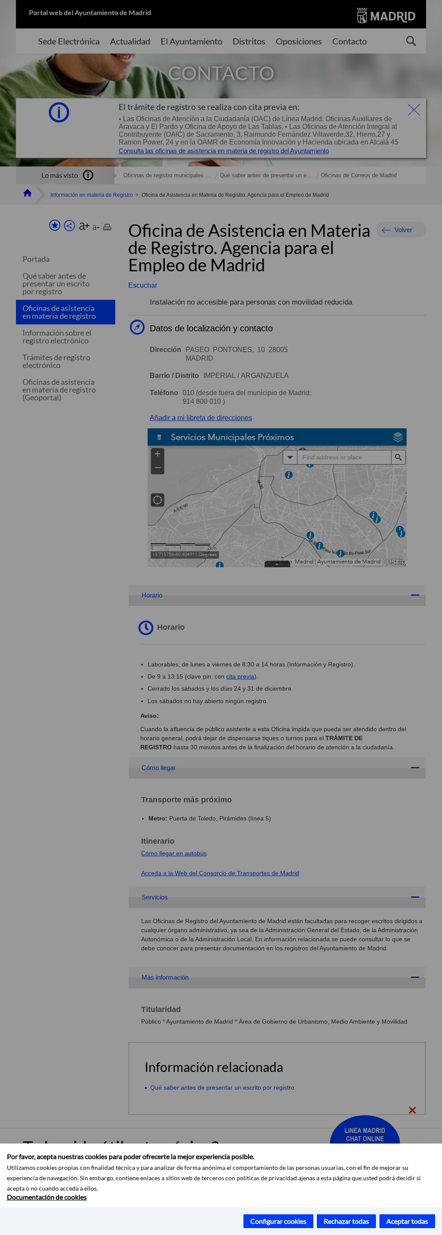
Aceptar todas (407, 1221)
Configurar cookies (278, 1221)
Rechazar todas (346, 1221)
